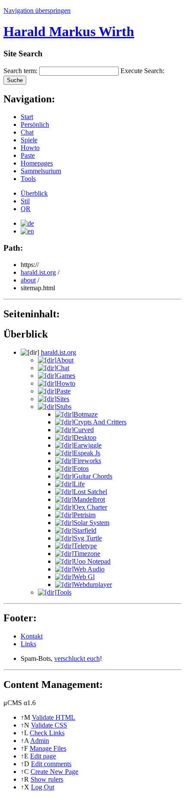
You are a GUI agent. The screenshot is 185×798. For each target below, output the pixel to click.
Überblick (34, 193)
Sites (62, 398)
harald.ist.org (38, 272)
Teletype (85, 545)
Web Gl (84, 576)
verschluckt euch (77, 658)
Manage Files (48, 748)
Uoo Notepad (92, 561)
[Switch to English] (27, 231)
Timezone (87, 553)
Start (27, 116)
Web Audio (89, 569)
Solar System (91, 522)
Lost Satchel (90, 491)
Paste (28, 155)
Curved (84, 429)
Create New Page (54, 771)
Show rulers (47, 779)
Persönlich (35, 124)
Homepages (37, 163)
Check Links (47, 733)
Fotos (81, 468)
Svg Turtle (88, 538)
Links (28, 644)
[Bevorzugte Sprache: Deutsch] (27, 223)
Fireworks (87, 460)
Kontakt (32, 636)
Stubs (63, 406)
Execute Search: (142, 70)
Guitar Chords (93, 476)
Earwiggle (88, 445)
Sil (25, 201)
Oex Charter (90, 507)
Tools (28, 178)
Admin (39, 740)
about (28, 280)
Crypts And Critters (100, 422)
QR (26, 208)
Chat (27, 132)
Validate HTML (53, 717)
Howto (30, 147)
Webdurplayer (93, 584)
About (65, 360)
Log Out (42, 787)
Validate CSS (49, 725)
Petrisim (85, 515)
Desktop (85, 437)
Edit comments (51, 763)
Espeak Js (87, 453)
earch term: (20, 70)
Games (65, 375)
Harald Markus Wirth (68, 31)
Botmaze (86, 414)
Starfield (85, 530)
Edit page (43, 756)
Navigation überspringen (37, 10)
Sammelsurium (41, 171)
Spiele (29, 140)
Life (79, 484)
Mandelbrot (89, 499)
